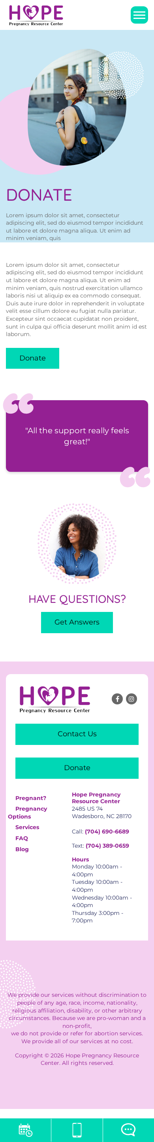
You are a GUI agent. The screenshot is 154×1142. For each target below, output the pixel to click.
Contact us (77, 734)
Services (27, 827)
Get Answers (77, 622)
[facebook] (117, 698)
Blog (22, 849)
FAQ (21, 838)
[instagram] (131, 698)
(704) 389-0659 (107, 845)
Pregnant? (30, 798)
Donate (32, 358)
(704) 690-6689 (107, 831)
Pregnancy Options (27, 812)
